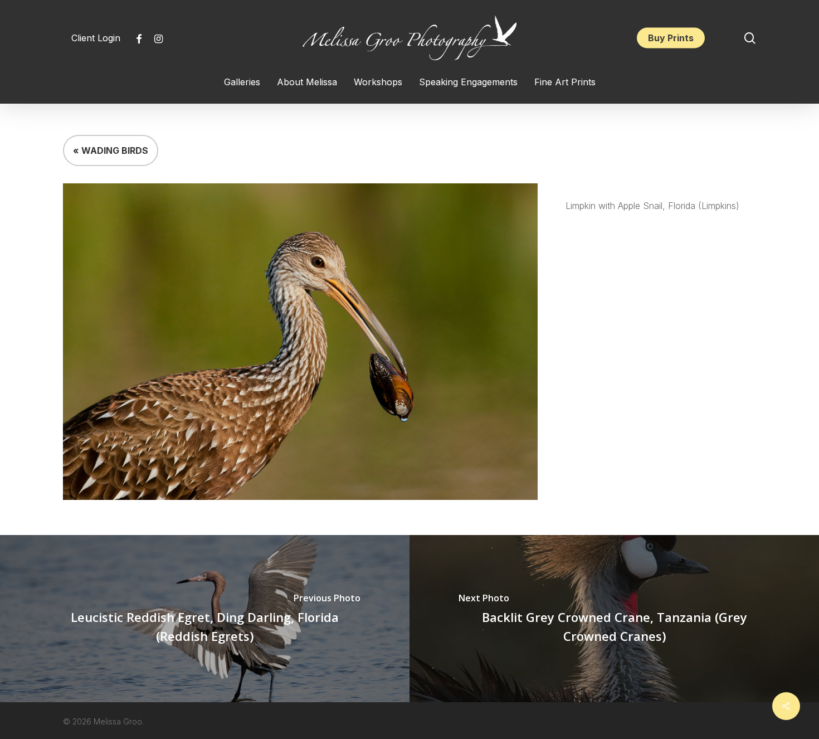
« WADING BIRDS (110, 150)
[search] (750, 38)
